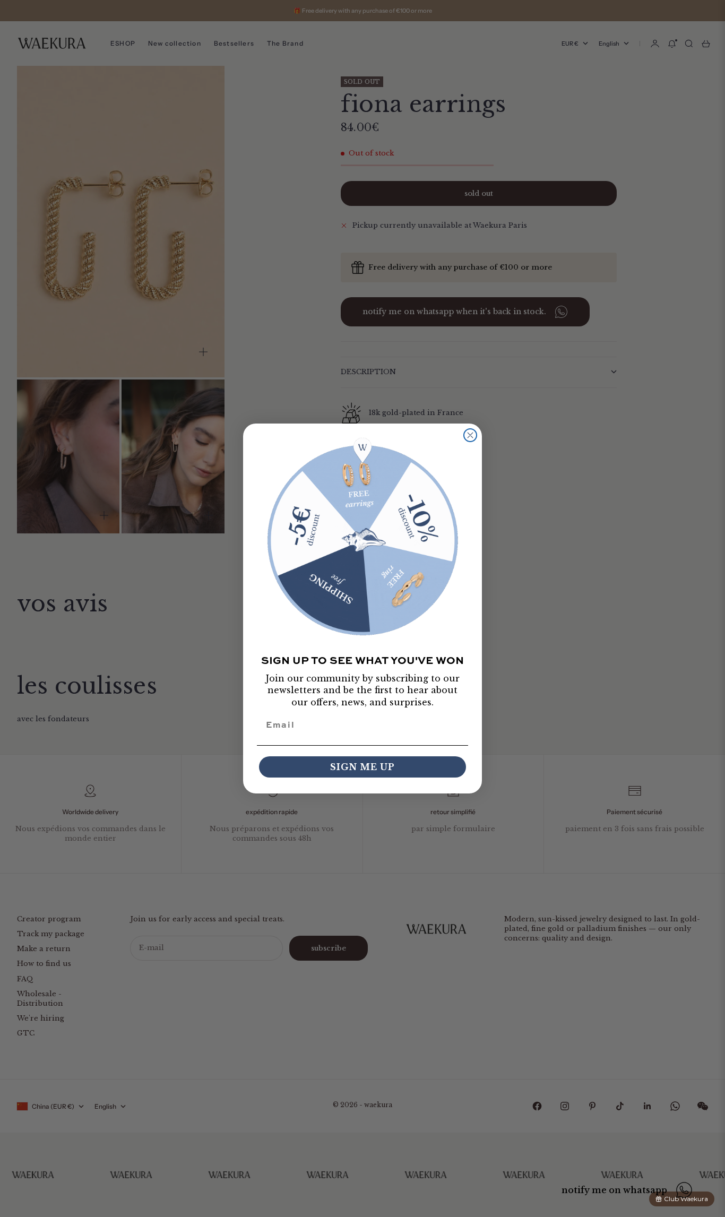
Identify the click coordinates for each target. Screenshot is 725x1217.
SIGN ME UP (362, 767)
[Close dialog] (470, 435)
